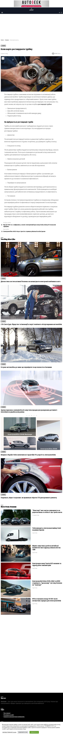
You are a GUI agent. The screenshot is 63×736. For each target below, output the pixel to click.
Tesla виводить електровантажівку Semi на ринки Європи (46, 529)
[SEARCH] (61, 12)
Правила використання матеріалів (13, 716)
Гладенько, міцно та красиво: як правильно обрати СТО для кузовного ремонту (29, 498)
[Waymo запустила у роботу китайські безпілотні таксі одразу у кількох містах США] (16, 553)
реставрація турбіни (45, 104)
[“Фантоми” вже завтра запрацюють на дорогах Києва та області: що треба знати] (16, 517)
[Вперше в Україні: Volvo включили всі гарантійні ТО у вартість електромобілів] (31, 432)
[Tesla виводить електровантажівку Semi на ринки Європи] (16, 535)
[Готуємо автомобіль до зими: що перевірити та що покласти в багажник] (31, 345)
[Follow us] (59, 12)
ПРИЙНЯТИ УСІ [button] (34, 732)
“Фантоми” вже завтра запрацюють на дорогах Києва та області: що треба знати (47, 511)
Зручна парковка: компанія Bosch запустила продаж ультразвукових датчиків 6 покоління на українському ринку (29, 411)
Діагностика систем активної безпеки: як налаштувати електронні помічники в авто (31, 281)
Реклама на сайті (8, 715)
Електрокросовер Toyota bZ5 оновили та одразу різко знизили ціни (46, 564)
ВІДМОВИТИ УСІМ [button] (23, 732)
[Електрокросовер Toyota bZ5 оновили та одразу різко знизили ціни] (16, 571)
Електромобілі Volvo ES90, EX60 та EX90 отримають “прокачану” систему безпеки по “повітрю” (47, 583)
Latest (31, 10)
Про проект (6, 713)
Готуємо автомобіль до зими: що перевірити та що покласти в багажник (26, 367)
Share (3, 58)
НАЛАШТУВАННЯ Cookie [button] (9, 732)
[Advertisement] (31, 27)
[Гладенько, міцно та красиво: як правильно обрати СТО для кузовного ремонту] (31, 475)
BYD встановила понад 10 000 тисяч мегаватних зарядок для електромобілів (46, 600)
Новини (3, 278)
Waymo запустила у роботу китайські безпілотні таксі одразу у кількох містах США (46, 548)
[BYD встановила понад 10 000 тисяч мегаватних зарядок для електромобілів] (16, 606)
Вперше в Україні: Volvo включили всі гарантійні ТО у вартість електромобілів (28, 455)
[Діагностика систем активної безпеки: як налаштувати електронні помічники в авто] (31, 259)
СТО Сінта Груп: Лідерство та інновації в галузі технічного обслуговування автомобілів (31, 324)
